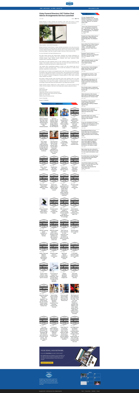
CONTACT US (59, 8)
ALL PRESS (53, 8)
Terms (82, 391)
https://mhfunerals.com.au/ (48, 96)
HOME (41, 8)
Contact (98, 391)
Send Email (44, 90)
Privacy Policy (87, 391)
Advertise (93, 391)
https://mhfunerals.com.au (55, 53)
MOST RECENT (46, 8)
